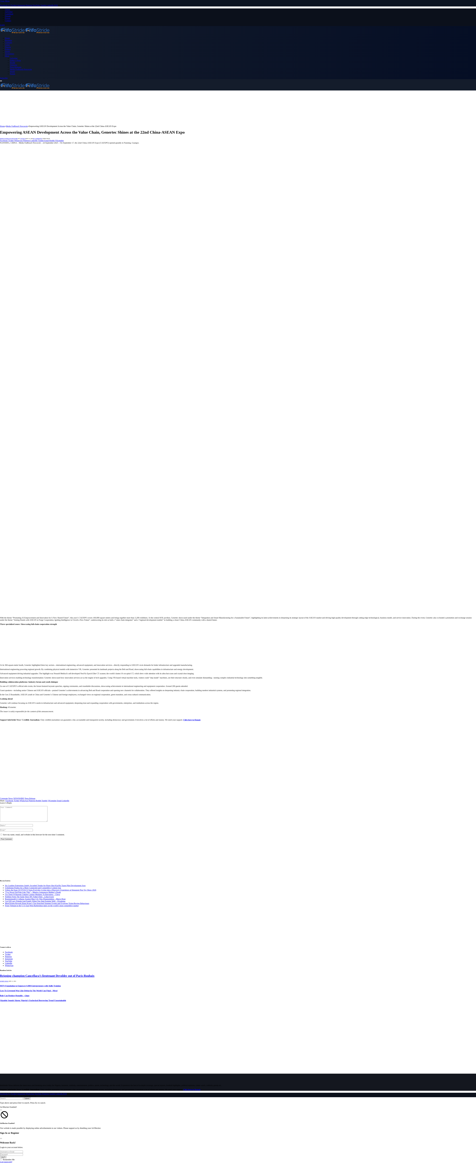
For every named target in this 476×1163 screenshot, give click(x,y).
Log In (3, 1157)
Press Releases (15, 67)
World (12, 72)
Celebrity (8, 43)
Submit (27, 1098)
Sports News (4, 981)
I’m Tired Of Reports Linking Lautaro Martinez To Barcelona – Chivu (32, 894)
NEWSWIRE (18, 798)
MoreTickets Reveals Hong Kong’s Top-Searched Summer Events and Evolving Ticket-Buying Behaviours (47, 903)
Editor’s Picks (15, 60)
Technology (9, 54)
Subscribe (4, 78)
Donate (8, 16)
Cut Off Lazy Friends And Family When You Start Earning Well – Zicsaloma (35, 901)
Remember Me (9, 1160)
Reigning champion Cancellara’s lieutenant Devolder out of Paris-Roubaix (47, 975)
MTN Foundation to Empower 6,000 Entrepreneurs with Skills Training (30, 986)
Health (12, 63)
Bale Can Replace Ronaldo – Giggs (14, 996)
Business (8, 40)
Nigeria (8, 47)
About (7, 9)
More (7, 56)
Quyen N (23, 138)
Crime (7, 45)
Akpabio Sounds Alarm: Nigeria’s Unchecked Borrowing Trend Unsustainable (33, 1000)
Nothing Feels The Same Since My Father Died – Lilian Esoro (29, 897)
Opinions (13, 65)
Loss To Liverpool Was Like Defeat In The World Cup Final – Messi (28, 991)
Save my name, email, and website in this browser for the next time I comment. (34, 835)
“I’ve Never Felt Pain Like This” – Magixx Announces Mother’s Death (33, 892)
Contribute (9, 14)
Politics (8, 49)
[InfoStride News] (25, 34)
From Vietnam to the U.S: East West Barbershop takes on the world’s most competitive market (42, 906)
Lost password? (6, 1162)
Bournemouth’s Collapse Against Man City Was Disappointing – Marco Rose (35, 899)
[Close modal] (1, 1138)
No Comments (37, 138)
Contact (8, 21)
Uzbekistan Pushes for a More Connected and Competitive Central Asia (33, 888)
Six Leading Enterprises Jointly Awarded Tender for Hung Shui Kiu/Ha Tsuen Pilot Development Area (45, 886)
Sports (7, 51)
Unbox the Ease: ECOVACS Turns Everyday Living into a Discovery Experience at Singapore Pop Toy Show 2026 (50, 890)
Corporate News (6, 798)
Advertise (9, 12)
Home (7, 38)
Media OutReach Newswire (21, 69)
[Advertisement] (74, 107)
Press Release (30, 798)
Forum (7, 18)
